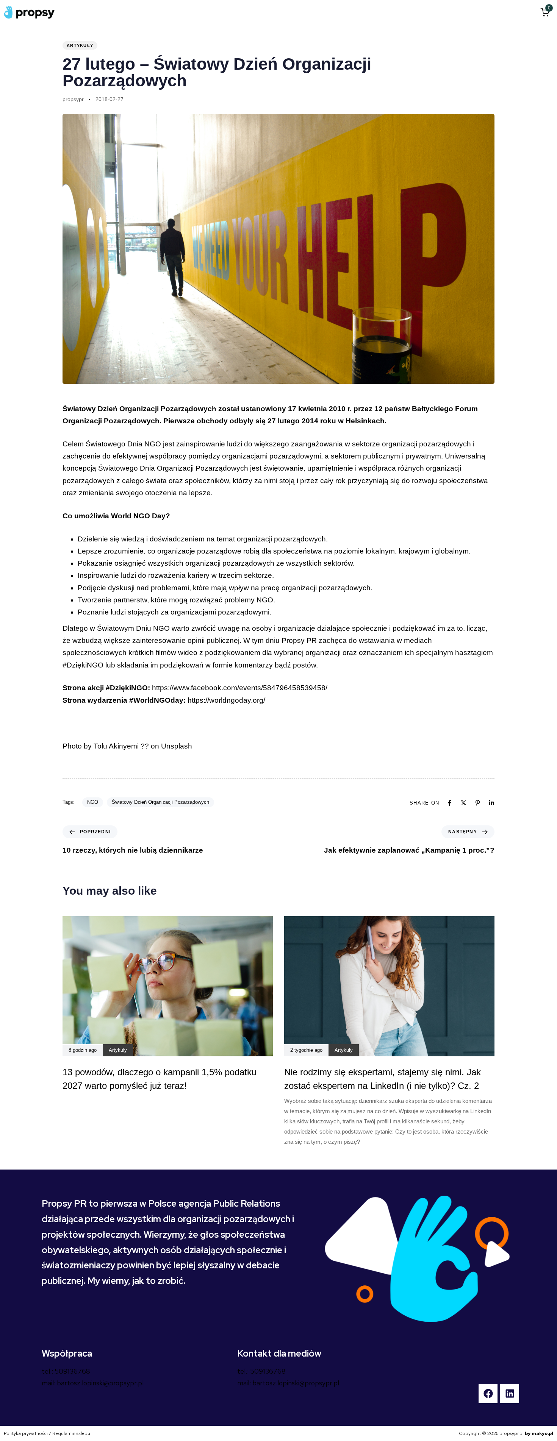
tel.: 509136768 (66, 1371)
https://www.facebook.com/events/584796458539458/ (239, 688)
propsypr (73, 99)
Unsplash (176, 746)
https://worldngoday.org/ (226, 700)
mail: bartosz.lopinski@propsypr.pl (93, 1383)
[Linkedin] (491, 803)
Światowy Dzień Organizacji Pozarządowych (160, 802)
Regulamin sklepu (71, 1433)
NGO (92, 802)
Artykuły (80, 45)
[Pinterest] (477, 803)
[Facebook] (449, 803)
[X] (463, 803)
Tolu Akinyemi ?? (121, 746)
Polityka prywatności (26, 1433)
